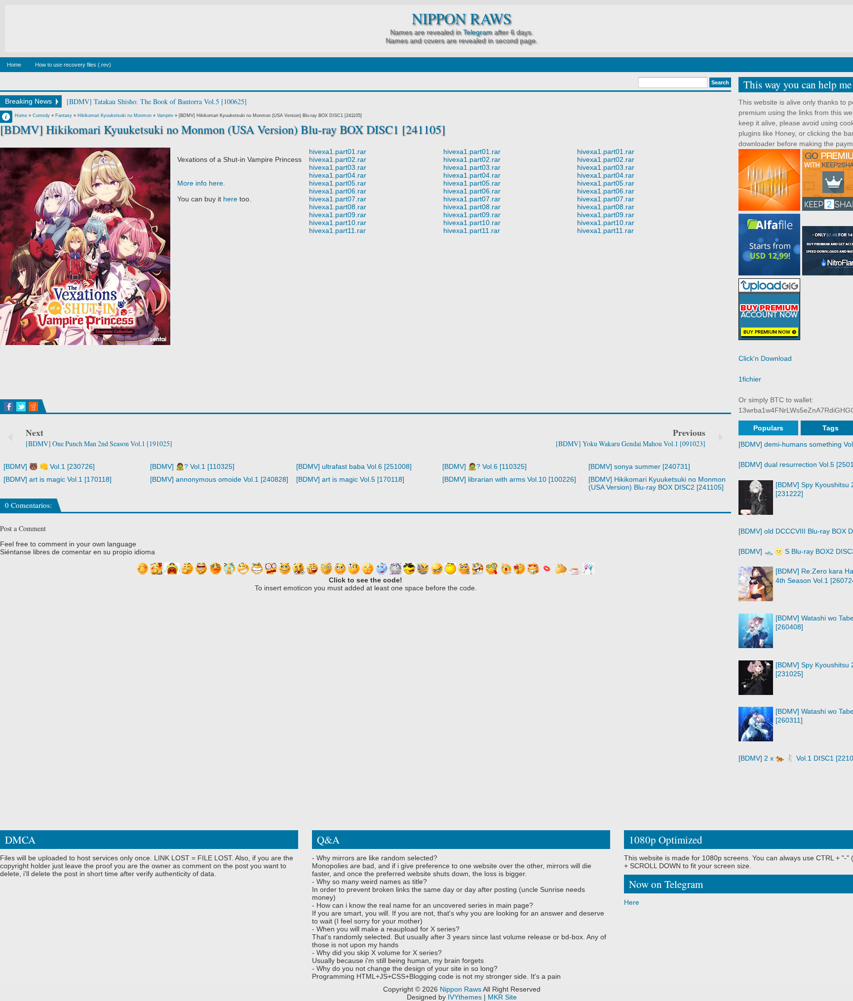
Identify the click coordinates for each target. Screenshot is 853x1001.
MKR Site (502, 997)
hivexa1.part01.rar (337, 151)
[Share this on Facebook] (8, 407)
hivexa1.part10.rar (337, 223)
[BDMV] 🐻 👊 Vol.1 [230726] (49, 466)
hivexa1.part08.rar (337, 207)
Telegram (477, 32)
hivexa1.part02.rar (337, 159)
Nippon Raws (461, 18)
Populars (768, 428)
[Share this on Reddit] (33, 407)
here (230, 199)
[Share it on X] (21, 407)
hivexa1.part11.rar (337, 230)
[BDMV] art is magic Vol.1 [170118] (57, 479)
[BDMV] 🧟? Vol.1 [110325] (192, 466)
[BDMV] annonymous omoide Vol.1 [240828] (219, 479)
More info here (200, 183)
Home (14, 65)
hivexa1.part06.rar (337, 191)
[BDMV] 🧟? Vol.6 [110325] (484, 466)
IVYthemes (465, 997)
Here (631, 902)
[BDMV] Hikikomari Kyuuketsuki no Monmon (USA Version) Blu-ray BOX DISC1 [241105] (222, 129)
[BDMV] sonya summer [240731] (639, 466)
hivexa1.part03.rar (337, 167)
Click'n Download (765, 358)
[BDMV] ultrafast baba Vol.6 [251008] (354, 466)
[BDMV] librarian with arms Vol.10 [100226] (509, 479)
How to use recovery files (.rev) (73, 65)
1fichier (749, 379)
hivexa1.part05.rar (337, 183)
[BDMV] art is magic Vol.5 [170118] (350, 479)
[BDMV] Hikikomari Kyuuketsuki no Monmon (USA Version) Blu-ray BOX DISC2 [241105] (657, 483)
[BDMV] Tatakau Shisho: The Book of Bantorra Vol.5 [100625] (157, 101)
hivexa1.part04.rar (337, 175)
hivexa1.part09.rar (337, 215)
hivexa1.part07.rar (337, 199)
